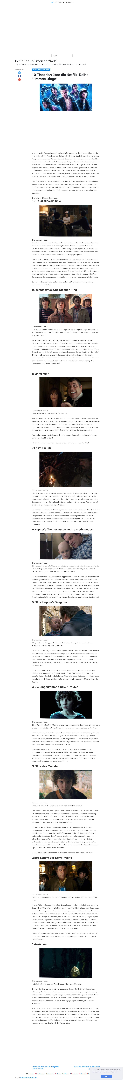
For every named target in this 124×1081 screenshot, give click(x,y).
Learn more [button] (114, 1072)
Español (90, 1074)
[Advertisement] (62, 18)
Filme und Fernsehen (41, 70)
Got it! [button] (106, 1076)
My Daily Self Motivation (64, 2)
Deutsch (30, 1074)
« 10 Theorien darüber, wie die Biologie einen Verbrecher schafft (45, 1068)
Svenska (50, 1074)
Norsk (58, 1074)
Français (74, 1074)
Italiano (66, 1074)
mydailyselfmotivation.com (28, 1077)
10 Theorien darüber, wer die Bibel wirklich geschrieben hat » (87, 1068)
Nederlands (40, 1074)
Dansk (83, 1074)
